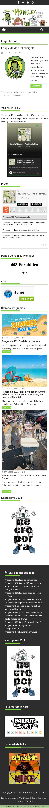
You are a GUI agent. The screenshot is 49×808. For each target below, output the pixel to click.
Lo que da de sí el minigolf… (18, 48)
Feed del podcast (23, 572)
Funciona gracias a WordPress (15, 797)
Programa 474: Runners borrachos (21, 631)
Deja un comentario (14, 95)
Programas (7, 351)
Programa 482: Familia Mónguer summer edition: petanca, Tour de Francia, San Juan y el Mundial (24, 586)
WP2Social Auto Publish (13, 807)
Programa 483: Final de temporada (21, 579)
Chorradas (7, 92)
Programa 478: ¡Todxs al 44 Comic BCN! (23, 612)
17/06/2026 (8, 472)
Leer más (36, 86)
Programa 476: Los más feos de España (23, 622)
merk (18, 338)
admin (18, 53)
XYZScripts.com (38, 807)
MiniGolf (24, 92)
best (18, 92)
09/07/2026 (8, 388)
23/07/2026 (8, 338)
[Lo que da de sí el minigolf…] (15, 57)
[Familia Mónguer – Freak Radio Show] (24, 25)
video (34, 92)
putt (29, 92)
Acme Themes (26, 801)
